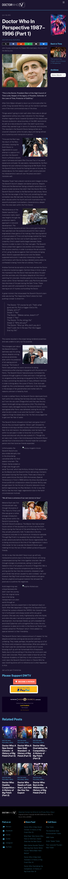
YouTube (8, 847)
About (52, 812)
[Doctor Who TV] (13, 7)
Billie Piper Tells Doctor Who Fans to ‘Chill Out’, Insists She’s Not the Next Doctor (33, 838)
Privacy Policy (45, 812)
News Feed (30, 822)
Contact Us (28, 812)
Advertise (21, 812)
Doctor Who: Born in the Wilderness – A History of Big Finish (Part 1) (40, 787)
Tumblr (8, 839)
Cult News (52, 822)
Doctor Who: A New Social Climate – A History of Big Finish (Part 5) (9, 750)
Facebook (9, 831)
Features (16, 40)
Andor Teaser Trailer (53, 841)
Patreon (8, 826)
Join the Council (25, 710)
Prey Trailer (50, 827)
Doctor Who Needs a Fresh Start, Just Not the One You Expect (24, 787)
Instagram (9, 843)
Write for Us (36, 812)
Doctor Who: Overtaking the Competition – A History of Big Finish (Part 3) (40, 752)
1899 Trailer (50, 837)
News (11, 742)
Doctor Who (7, 40)
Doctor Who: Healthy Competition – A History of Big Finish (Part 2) (9, 789)
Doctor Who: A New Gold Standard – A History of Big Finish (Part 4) (24, 750)
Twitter (8, 835)
